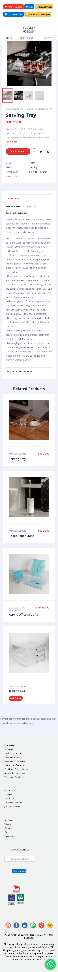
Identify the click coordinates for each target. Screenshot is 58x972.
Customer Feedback (13, 802)
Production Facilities (13, 753)
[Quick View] (26, 420)
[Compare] (48, 151)
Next (21, 83)
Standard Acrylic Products (38, 109)
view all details (13, 176)
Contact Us (9, 798)
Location (8, 794)
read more (11, 141)
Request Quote (45, 7)
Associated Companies (14, 761)
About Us (8, 749)
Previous (9, 83)
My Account (9, 836)
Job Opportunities (12, 806)
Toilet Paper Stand (21, 536)
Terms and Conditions (14, 777)
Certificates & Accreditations (16, 769)
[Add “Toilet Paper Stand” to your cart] (32, 497)
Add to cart (19, 151)
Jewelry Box (17, 690)
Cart (6, 832)
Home (9, 37)
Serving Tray (17, 459)
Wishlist (7, 824)
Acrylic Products (14, 109)
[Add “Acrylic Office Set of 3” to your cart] (32, 574)
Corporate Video (14, 14)
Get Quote (16, 698)
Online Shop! (26, 37)
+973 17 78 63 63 (14, 7)
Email (30, 7)
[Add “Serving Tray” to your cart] (32, 420)
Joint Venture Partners (14, 765)
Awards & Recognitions (14, 773)
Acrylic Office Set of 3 (23, 614)
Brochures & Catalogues (39, 14)
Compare (8, 828)
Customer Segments (13, 757)
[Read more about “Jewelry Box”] (32, 652)
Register (48, 37)
